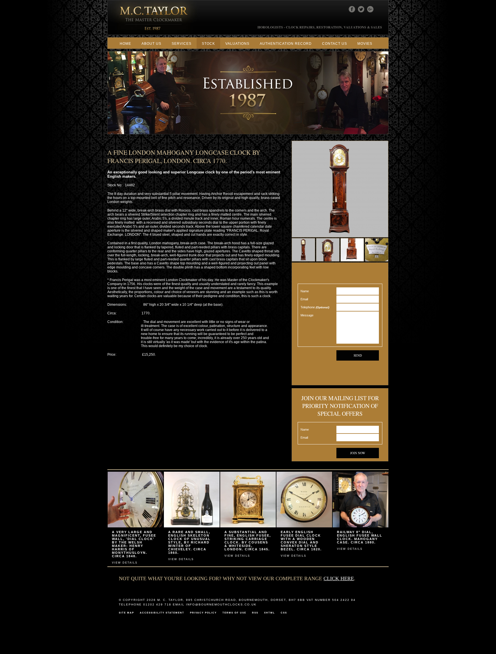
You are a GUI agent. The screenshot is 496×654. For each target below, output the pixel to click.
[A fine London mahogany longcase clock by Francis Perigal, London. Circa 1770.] (340, 236)
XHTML (269, 612)
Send (358, 355)
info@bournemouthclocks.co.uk (221, 604)
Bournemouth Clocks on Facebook (352, 9)
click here (338, 578)
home (125, 44)
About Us (151, 44)
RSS (255, 612)
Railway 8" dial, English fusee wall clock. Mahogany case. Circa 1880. (359, 537)
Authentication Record (286, 44)
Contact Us (334, 44)
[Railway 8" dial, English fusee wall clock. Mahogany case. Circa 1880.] (360, 526)
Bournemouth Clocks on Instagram (379, 9)
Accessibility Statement (162, 612)
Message (307, 315)
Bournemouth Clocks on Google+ (370, 9)
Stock (208, 44)
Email (304, 299)
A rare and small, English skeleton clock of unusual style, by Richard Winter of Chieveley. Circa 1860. (189, 542)
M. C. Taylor (154, 17)
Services (181, 44)
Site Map (126, 612)
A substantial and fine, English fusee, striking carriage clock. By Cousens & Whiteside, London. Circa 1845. (247, 540)
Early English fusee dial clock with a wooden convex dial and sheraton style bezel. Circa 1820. (301, 540)
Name (305, 291)
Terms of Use (234, 612)
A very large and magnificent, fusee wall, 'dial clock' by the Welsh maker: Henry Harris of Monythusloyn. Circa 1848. (134, 544)
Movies (364, 44)
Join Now (357, 453)
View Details (124, 562)
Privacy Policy (203, 612)
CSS (284, 612)
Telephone (315, 307)
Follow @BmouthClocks (361, 9)
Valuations (237, 44)
